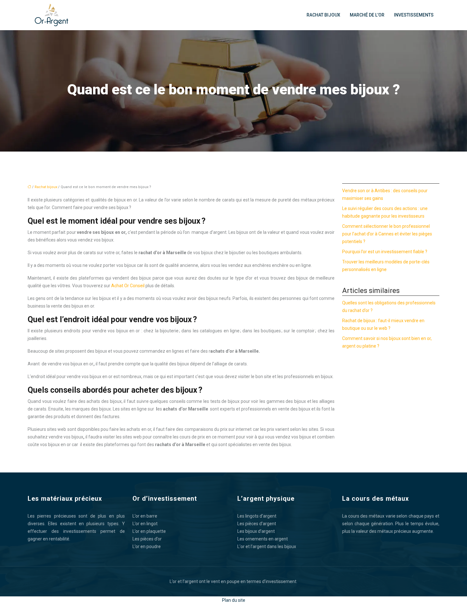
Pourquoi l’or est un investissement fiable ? (384, 251)
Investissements (414, 14)
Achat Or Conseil (128, 285)
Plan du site (233, 600)
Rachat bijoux (323, 14)
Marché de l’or (367, 14)
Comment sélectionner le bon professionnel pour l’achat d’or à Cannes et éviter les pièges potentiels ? (387, 234)
